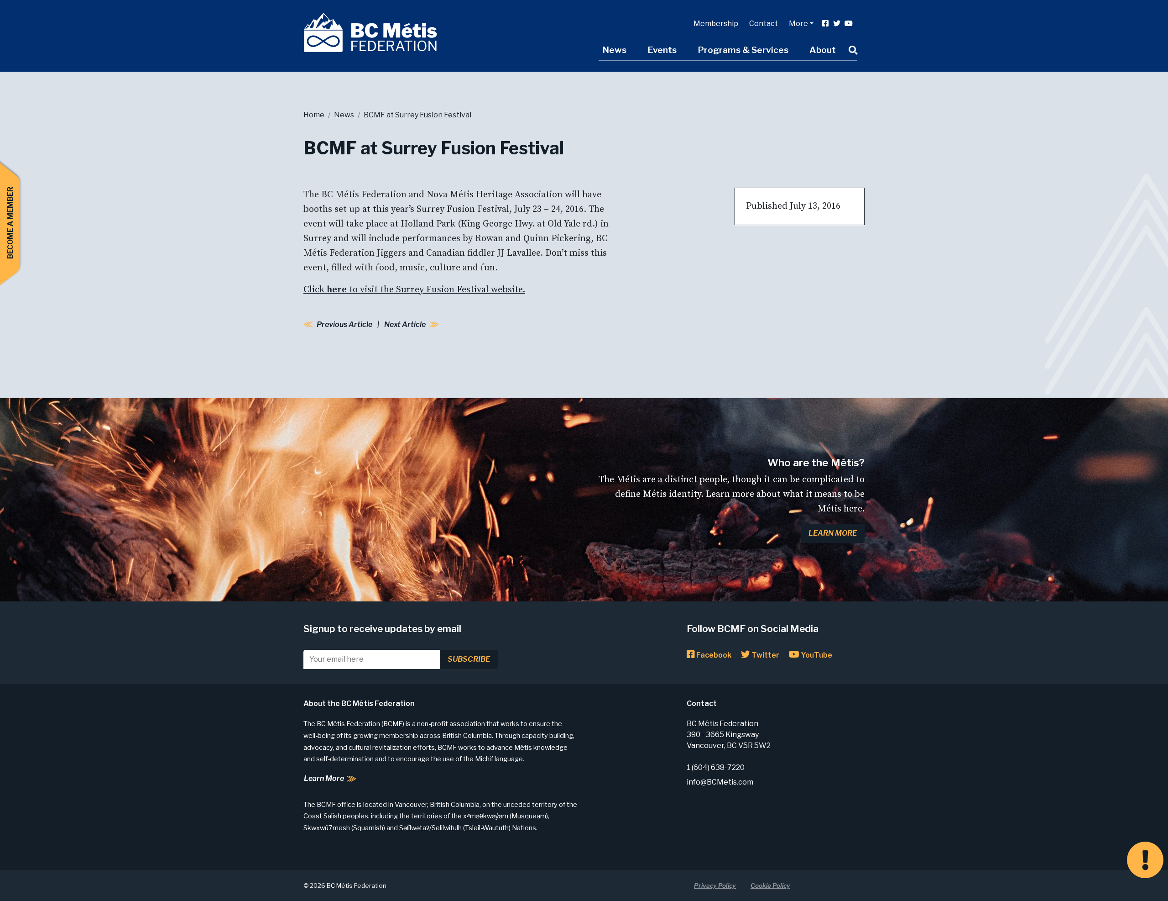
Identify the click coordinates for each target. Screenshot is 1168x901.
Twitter (764, 655)
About (822, 49)
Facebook (713, 655)
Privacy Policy (715, 885)
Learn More (832, 533)
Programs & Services (743, 49)
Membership (716, 23)
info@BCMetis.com (720, 782)
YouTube (815, 655)
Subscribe (469, 659)
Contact (763, 23)
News (614, 49)
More (798, 23)
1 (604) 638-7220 (716, 767)
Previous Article (344, 324)
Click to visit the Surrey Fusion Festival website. (414, 289)
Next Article (405, 324)
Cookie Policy (770, 885)
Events (662, 49)
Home (313, 115)
